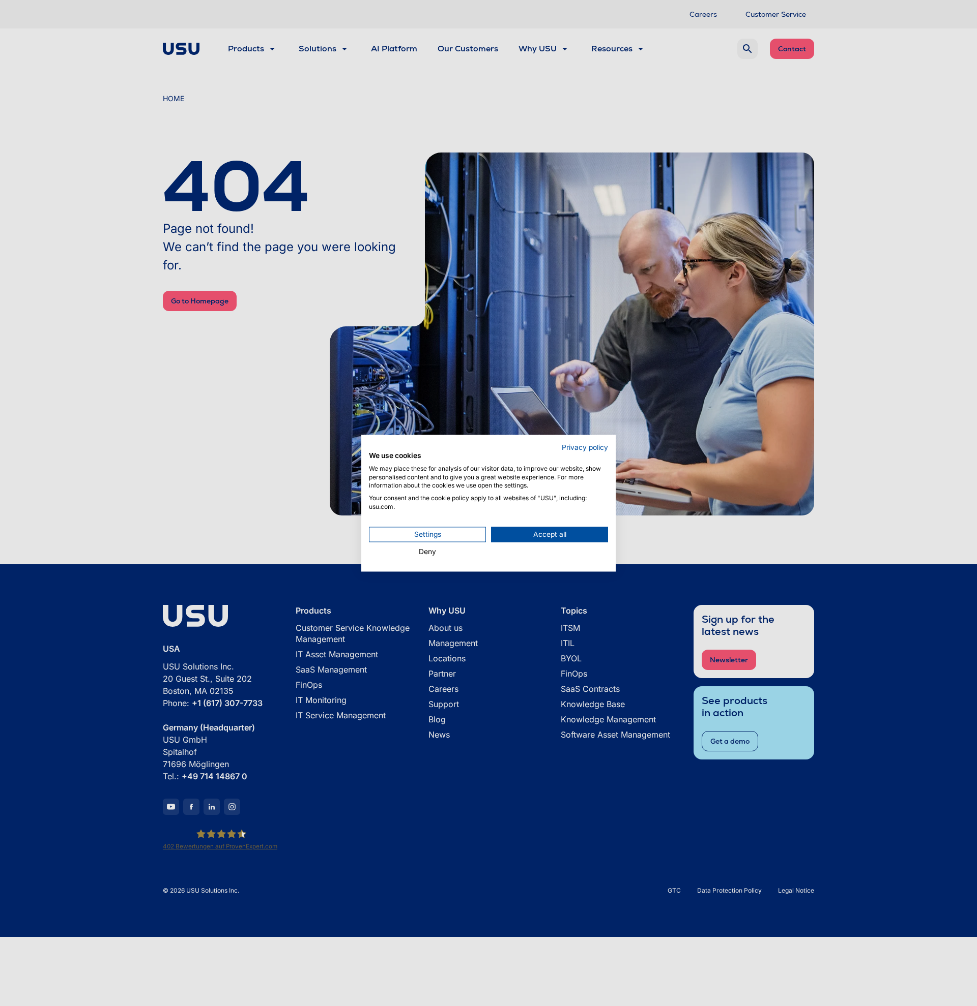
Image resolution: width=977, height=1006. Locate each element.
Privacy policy (585, 447)
